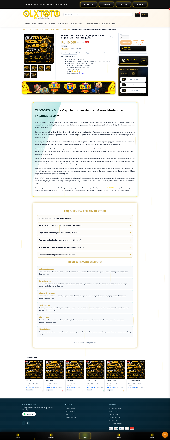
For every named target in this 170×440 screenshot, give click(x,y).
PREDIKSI (118, 437)
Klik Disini (81, 73)
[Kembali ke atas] (166, 430)
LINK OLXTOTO (50, 24)
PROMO (106, 4)
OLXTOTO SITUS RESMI (92, 24)
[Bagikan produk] (111, 36)
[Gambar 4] (48, 68)
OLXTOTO (88, 4)
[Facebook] (23, 423)
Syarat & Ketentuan (115, 408)
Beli (135, 42)
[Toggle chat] (165, 435)
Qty (121, 34)
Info (143, 60)
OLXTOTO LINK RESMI (109, 24)
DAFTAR (123, 4)
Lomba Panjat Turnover (133, 73)
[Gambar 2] (34, 68)
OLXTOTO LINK (70, 408)
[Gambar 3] (41, 68)
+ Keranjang (126, 42)
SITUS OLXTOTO (37, 24)
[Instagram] (28, 423)
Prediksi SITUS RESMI (115, 424)
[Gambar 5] (27, 75)
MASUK (140, 4)
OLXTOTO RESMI (76, 24)
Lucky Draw (124, 73)
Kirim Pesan (30, 414)
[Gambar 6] (34, 75)
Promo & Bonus (142, 73)
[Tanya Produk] (142, 42)
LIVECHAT (152, 437)
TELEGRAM (51, 437)
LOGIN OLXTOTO (63, 24)
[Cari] (66, 14)
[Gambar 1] (27, 68)
